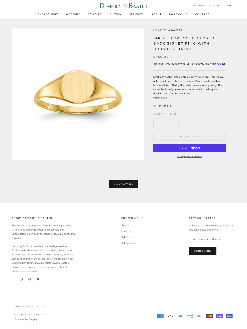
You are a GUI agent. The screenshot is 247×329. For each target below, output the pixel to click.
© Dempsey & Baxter (29, 314)
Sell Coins (127, 237)
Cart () (231, 5)
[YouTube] (38, 279)
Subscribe (202, 250)
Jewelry (95, 14)
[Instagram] (21, 279)
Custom (116, 14)
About (157, 14)
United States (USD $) (29, 307)
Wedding (73, 14)
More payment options (189, 156)
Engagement (48, 14)
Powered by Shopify (25, 319)
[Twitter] (170, 114)
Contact (202, 14)
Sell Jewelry (128, 243)
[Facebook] (166, 114)
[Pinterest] (175, 114)
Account (198, 6)
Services (136, 14)
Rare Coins (178, 14)
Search (214, 6)
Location (126, 231)
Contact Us (123, 184)
